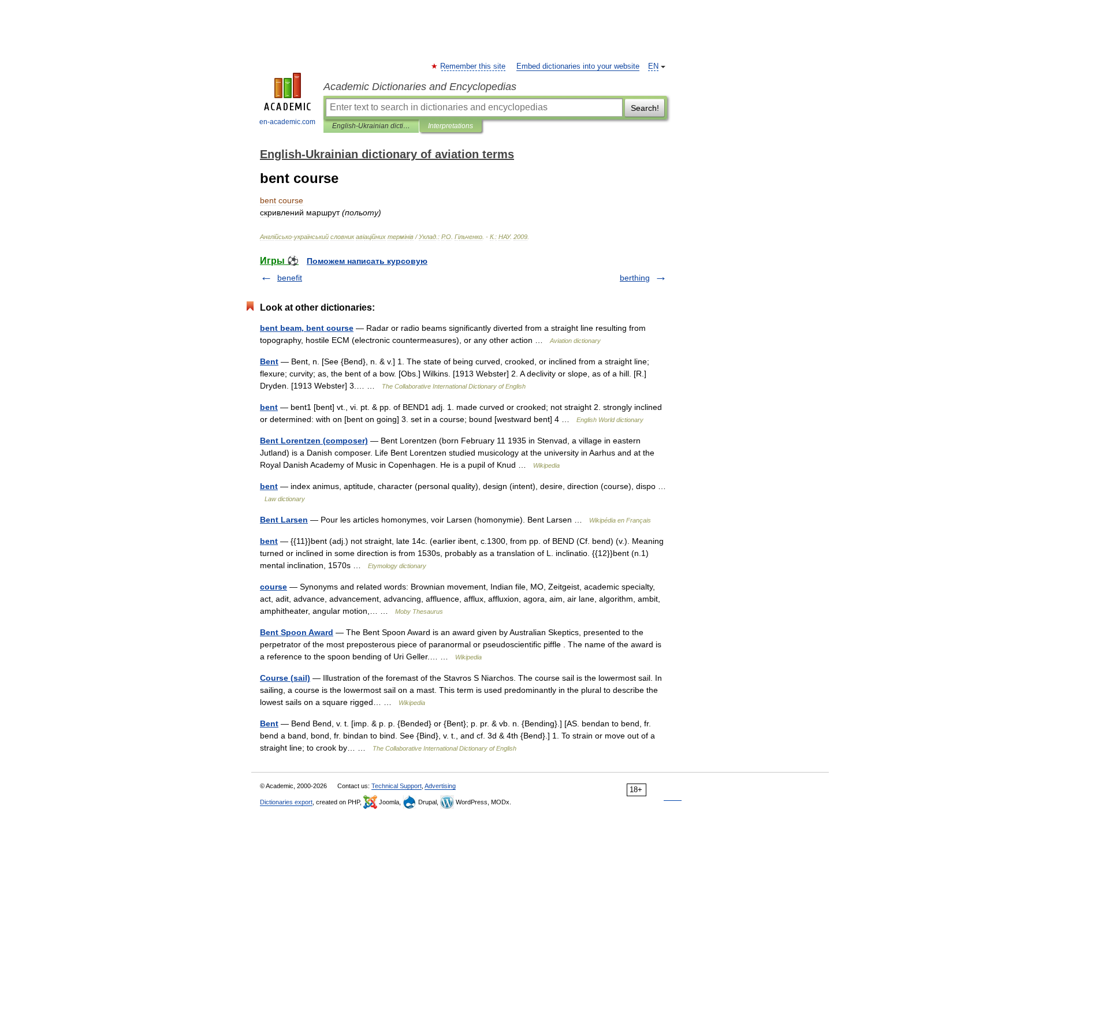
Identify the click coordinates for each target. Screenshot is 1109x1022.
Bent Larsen (284, 519)
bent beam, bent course (306, 328)
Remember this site (473, 66)
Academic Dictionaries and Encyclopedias (419, 86)
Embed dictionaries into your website (577, 66)
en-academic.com (287, 122)
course (273, 586)
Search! (645, 108)
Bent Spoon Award (296, 632)
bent (269, 407)
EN (653, 66)
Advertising (440, 785)
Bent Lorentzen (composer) (314, 440)
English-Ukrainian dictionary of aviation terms (371, 126)
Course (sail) (285, 677)
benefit (289, 277)
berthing (635, 277)
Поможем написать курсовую (367, 261)
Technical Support (396, 785)
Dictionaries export (286, 802)
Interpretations (450, 126)
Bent (269, 361)
